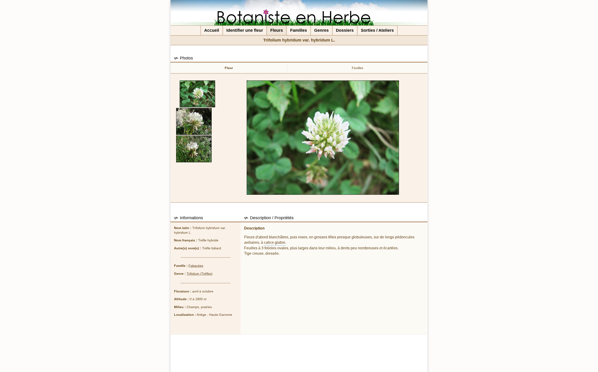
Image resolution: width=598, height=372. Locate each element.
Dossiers (345, 30)
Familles (298, 30)
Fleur (229, 68)
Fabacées (196, 266)
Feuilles (357, 68)
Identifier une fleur (244, 30)
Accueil (211, 30)
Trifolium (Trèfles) (200, 273)
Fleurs (276, 30)
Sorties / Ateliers (377, 30)
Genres (321, 30)
